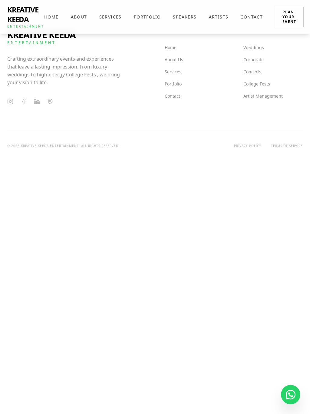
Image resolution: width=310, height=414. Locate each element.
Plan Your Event (289, 16)
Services (110, 17)
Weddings (253, 47)
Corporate (253, 59)
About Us (174, 59)
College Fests (256, 84)
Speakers (184, 17)
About (79, 17)
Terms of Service (287, 146)
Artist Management (263, 96)
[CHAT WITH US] (290, 394)
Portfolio (147, 17)
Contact (251, 17)
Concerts (252, 72)
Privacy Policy (247, 146)
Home (51, 17)
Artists (219, 17)
